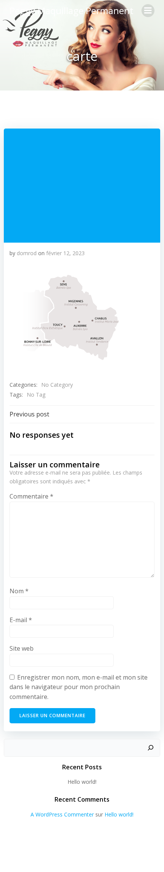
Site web (22, 648)
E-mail (21, 620)
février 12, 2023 (65, 253)
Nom (19, 591)
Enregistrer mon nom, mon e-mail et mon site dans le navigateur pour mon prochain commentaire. (79, 687)
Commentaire (31, 496)
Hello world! (82, 781)
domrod (27, 253)
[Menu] (147, 10)
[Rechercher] (150, 748)
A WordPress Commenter (62, 814)
